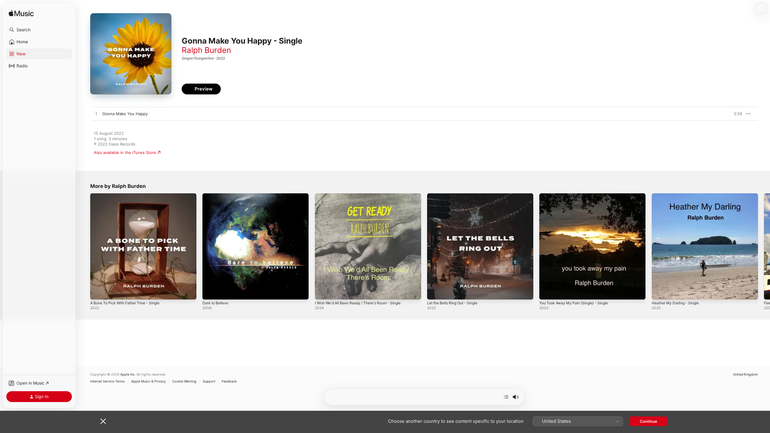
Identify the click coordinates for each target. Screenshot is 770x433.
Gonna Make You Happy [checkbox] (125, 113)
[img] (21, 13)
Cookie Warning (184, 381)
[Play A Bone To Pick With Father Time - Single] (97, 291)
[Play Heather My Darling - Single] (659, 291)
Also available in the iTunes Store (125, 152)
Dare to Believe (216, 195)
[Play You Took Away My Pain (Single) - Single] (546, 291)
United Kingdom (745, 374)
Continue (648, 421)
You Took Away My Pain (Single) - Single (577, 195)
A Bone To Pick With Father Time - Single (128, 195)
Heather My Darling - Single (678, 195)
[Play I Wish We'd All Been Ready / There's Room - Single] (322, 291)
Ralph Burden (206, 50)
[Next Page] (764, 246)
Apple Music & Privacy (148, 381)
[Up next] (506, 397)
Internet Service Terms (107, 381)
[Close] (103, 421)
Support (209, 381)
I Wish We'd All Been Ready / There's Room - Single (363, 195)
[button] (39, 30)
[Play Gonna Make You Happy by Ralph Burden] (96, 114)
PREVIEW (735, 113)
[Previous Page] (84, 246)
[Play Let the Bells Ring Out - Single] (434, 291)
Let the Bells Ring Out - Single (455, 195)
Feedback (229, 381)
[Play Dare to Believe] (209, 291)
